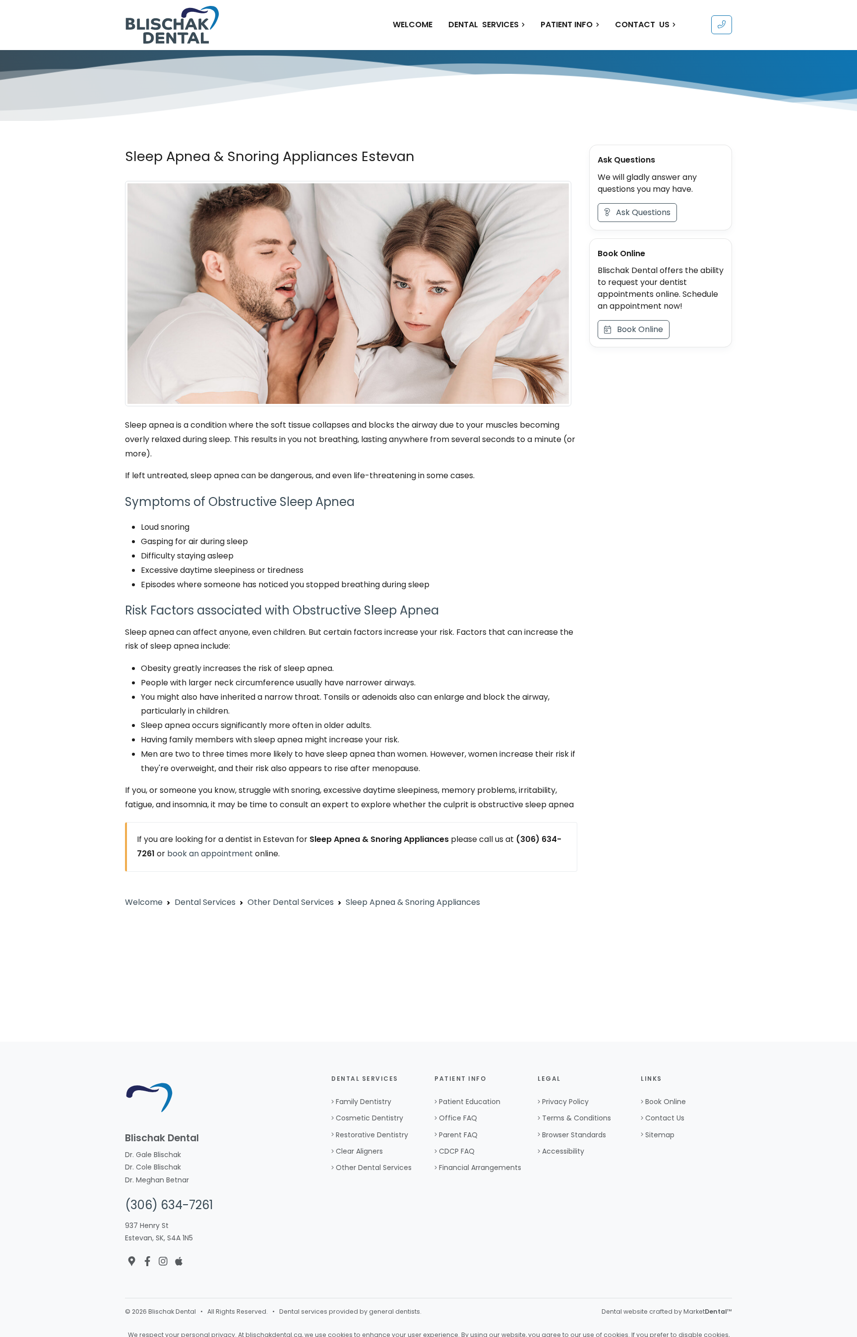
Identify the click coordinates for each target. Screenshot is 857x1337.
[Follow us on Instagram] (163, 1261)
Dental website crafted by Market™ (667, 1311)
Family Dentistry (363, 1102)
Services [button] (483, 24)
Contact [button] (642, 24)
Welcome (412, 24)
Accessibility (563, 1151)
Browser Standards (574, 1135)
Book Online (637, 329)
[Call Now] (721, 24)
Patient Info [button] (567, 24)
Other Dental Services (374, 1167)
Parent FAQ (458, 1135)
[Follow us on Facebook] (147, 1261)
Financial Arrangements (480, 1167)
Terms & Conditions (576, 1118)
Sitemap (659, 1135)
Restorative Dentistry (372, 1135)
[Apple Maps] (178, 1261)
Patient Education (469, 1102)
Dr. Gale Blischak (153, 1155)
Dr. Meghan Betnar (157, 1180)
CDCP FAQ (457, 1151)
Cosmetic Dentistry (369, 1118)
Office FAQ (458, 1118)
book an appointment (210, 853)
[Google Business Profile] (131, 1261)
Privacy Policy (565, 1102)
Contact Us (664, 1118)
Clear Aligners (359, 1151)
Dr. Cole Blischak (153, 1167)
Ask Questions (640, 212)
